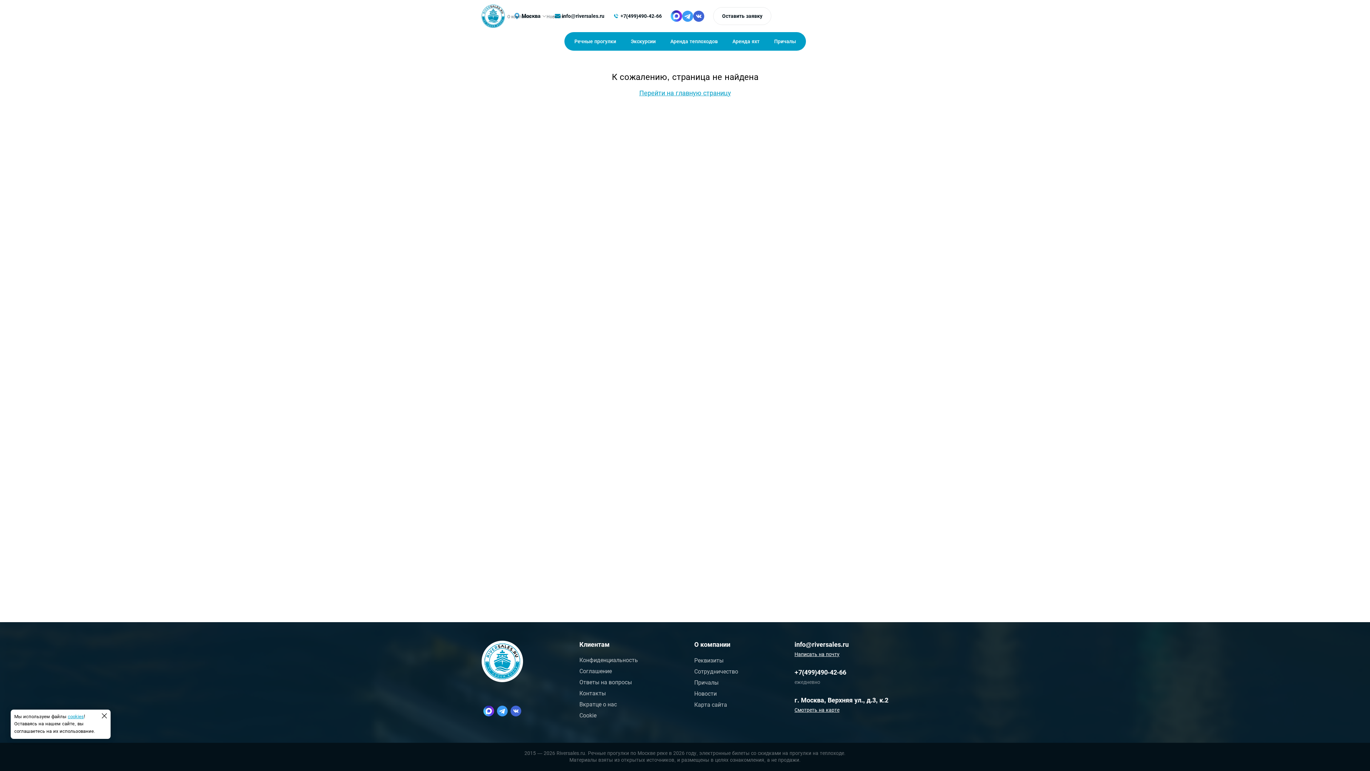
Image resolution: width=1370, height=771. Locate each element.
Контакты (592, 693)
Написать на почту (817, 654)
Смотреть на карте (817, 710)
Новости (705, 693)
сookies (76, 716)
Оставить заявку (742, 16)
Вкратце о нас (598, 704)
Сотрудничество (716, 671)
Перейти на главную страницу (685, 93)
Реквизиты (709, 660)
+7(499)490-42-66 (641, 16)
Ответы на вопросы (605, 682)
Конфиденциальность (608, 660)
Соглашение (595, 671)
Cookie (588, 715)
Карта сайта (710, 704)
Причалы (706, 682)
